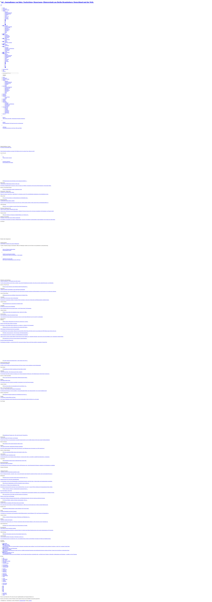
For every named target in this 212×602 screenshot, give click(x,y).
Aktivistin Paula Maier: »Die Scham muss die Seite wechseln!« (11, 371)
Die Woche (7, 16)
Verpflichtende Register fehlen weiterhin (7, 200)
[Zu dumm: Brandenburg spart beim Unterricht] (16, 508)
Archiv (4, 578)
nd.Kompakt (7, 35)
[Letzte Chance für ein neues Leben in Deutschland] (15, 295)
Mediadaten (5, 571)
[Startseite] (106, 2)
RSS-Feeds (5, 584)
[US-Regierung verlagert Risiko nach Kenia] (15, 394)
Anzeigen (4, 570)
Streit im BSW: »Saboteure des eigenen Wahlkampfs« (9, 243)
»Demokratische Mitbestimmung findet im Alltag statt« (9, 183)
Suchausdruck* (5, 73)
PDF (3, 560)
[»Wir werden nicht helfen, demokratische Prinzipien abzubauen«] (13, 443)
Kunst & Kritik (7, 27)
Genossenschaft (5, 69)
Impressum (4, 573)
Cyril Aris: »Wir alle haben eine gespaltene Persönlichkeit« (10, 388)
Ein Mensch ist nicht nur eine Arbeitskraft (7, 306)
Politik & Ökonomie (8, 12)
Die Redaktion (5, 564)
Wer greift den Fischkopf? (4, 363)
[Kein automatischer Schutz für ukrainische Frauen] (15, 312)
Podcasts (6, 17)
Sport (6, 15)
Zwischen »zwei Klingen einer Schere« (7, 192)
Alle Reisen (7, 45)
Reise (6, 32)
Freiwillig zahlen (6, 563)
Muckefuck (7, 37)
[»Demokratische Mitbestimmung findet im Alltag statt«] (15, 180)
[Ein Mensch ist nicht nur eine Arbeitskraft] (13, 303)
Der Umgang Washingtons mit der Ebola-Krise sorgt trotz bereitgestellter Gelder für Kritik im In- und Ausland (19, 399)
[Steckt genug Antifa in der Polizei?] (15, 460)
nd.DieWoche (7, 49)
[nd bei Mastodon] (5, 19)
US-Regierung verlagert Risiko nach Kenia (7, 397)
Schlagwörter (5, 579)
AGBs (6, 51)
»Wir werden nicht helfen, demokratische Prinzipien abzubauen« (11, 446)
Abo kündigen (5, 559)
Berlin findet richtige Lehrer (5, 380)
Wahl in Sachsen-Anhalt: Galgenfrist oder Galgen (9, 209)
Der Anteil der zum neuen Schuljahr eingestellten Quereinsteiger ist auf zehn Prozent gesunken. (17, 382)
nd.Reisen (4, 581)
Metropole (6, 30)
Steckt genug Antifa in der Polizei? (6, 463)
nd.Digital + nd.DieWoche (9, 48)
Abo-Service (7, 50)
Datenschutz (5, 574)
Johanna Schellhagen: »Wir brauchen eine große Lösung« (10, 281)
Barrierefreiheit (5, 575)
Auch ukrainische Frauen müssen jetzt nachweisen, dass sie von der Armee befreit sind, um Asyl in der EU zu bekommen (21, 316)
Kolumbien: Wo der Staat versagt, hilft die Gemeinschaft (10, 217)
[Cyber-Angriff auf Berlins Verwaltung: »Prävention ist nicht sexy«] (15, 533)
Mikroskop (7, 28)
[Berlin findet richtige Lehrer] (15, 377)
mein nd (4, 71)
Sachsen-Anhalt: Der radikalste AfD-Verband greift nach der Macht (12, 502)
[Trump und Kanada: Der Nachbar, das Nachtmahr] (15, 435)
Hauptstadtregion (8, 13)
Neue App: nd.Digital (6, 561)
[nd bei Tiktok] (5, 23)
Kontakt (4, 568)
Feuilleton (6, 14)
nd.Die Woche (7, 36)
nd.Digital (6, 47)
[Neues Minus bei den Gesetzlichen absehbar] (15, 525)
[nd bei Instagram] (5, 21)
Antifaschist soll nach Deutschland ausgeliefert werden (9, 471)
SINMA (30, 600)
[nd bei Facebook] (3, 589)
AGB (4, 576)
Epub (6, 560)
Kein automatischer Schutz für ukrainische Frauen (9, 314)
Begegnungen (7, 29)
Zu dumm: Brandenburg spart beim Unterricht (8, 511)
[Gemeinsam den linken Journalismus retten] (15, 452)
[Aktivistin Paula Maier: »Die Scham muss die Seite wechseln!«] (14, 369)
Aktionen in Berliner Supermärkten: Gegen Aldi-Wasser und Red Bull (12, 289)
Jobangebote (5, 569)
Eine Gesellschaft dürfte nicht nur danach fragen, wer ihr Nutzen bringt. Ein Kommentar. (15, 308)
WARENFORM (22, 600)
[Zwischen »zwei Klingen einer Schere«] (12, 189)
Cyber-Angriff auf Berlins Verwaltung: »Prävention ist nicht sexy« (12, 536)
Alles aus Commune (8, 42)
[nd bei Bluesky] (5, 20)
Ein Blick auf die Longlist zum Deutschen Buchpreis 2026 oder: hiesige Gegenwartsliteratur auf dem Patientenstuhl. (20, 365)
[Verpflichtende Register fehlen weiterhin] (15, 197)
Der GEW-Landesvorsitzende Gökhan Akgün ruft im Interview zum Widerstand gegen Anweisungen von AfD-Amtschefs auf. (22, 448)
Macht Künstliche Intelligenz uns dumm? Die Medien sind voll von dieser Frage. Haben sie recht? (17, 151)
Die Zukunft (5, 583)
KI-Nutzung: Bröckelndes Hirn (5, 147)
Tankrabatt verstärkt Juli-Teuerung (6, 519)
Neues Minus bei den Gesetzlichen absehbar (8, 528)
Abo (1, 4)
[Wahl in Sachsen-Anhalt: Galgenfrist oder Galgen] (15, 206)
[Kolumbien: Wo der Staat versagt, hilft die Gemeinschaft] (16, 214)
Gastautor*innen (5, 565)
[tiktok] (5, 66)
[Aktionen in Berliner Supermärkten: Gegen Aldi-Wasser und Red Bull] (15, 286)
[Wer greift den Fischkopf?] (15, 360)
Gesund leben (7, 39)
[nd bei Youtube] (5, 24)
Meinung (6, 11)
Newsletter (7, 18)
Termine (4, 43)
